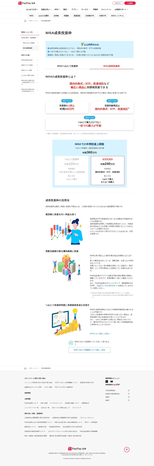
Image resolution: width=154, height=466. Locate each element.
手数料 (95, 9)
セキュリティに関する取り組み (35, 378)
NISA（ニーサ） (33, 20)
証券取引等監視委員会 (112, 394)
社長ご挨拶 (44, 403)
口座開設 (130, 3)
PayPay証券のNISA (26, 60)
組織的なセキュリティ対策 (33, 387)
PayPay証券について (31, 403)
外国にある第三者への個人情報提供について (68, 422)
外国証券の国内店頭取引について (35, 431)
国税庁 (107, 400)
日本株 (56, 16)
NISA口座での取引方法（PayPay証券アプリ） (27, 90)
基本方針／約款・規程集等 (34, 413)
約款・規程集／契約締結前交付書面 (36, 436)
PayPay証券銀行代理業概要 (89, 431)
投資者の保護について (72, 403)
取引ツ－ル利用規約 (91, 422)
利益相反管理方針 (54, 427)
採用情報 (84, 403)
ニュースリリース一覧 (32, 407)
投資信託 (77, 16)
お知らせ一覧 (45, 407)
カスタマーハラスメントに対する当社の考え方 (62, 431)
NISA (31, 16)
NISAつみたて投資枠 (29, 43)
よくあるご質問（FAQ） (28, 75)
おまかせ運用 (44, 16)
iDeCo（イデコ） (118, 16)
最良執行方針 (42, 427)
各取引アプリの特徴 (27, 65)
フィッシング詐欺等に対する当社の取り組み (38, 382)
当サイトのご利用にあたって (61, 407)
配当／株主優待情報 (107, 286)
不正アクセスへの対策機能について (66, 382)
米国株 (66, 16)
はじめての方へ (32, 9)
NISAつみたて (67, 66)
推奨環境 (28, 393)
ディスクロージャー (56, 403)
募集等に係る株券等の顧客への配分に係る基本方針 (65, 436)
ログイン (118, 3)
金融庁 (107, 397)
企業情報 (28, 399)
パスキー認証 (48, 387)
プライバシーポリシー (87, 417)
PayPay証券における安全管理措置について (38, 422)
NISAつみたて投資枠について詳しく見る (89, 350)
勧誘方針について (30, 427)
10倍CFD (102, 16)
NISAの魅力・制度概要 (28, 37)
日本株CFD (89, 16)
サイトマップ (77, 407)
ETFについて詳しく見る (99, 333)
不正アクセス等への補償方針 (64, 387)
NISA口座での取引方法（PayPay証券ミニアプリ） (27, 82)
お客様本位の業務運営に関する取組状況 (64, 417)
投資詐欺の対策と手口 (87, 382)
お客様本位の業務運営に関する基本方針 (37, 417)
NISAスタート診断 (26, 70)
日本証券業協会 (110, 390)
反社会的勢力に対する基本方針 (72, 427)
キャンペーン (106, 9)
